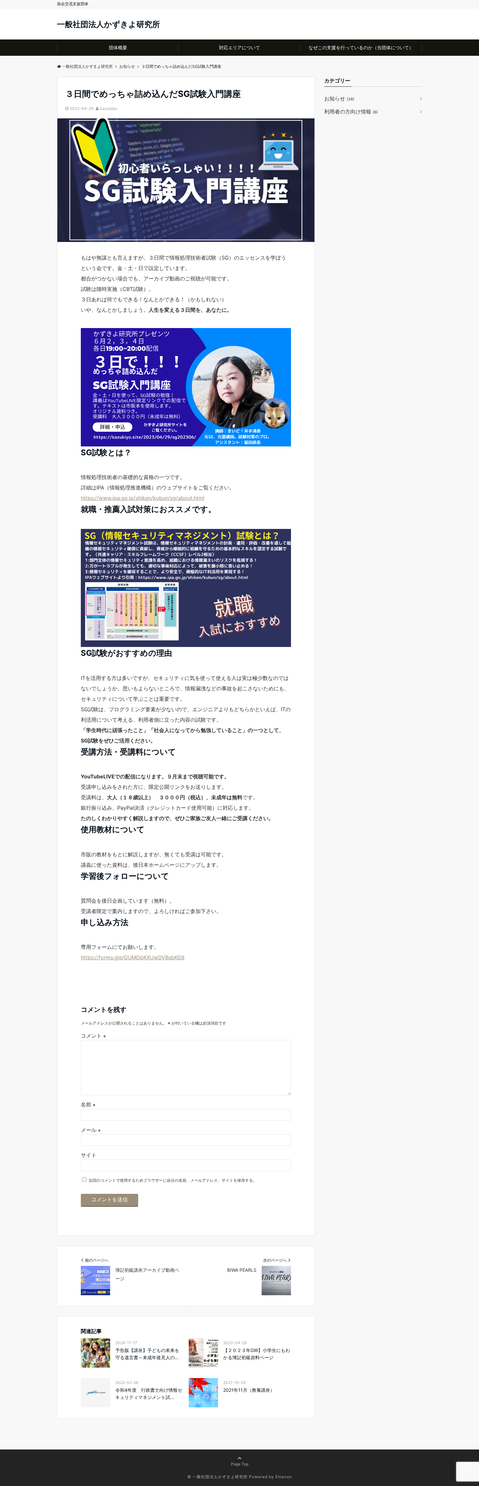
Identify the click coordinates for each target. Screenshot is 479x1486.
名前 (88, 1104)
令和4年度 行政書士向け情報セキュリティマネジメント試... (148, 1393)
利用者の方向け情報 (351, 111)
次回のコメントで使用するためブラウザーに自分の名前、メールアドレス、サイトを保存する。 (173, 1180)
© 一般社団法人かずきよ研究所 (217, 1476)
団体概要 (118, 47)
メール (91, 1130)
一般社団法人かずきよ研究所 (108, 24)
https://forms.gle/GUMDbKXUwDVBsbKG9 (132, 957)
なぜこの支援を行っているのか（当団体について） (361, 47)
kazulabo (108, 108)
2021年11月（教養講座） (249, 1390)
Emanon (283, 1476)
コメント (93, 1035)
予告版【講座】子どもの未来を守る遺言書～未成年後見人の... (147, 1353)
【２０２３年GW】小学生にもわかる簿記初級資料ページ (256, 1353)
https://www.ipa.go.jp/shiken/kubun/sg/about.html (142, 498)
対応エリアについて (239, 47)
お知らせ (339, 98)
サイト (88, 1155)
